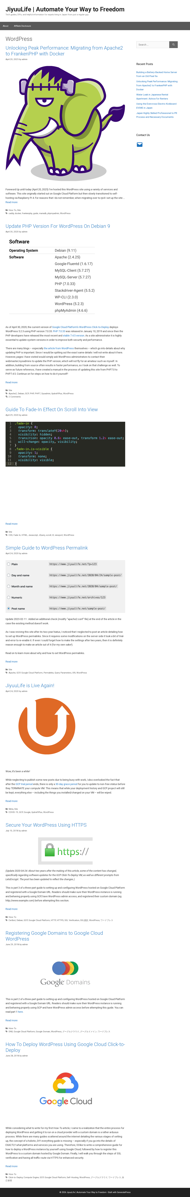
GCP (27, 393)
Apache (12, 672)
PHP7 (37, 393)
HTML (24, 535)
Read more (12, 202)
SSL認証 (84, 920)
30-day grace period (66, 784)
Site (19, 210)
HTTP (53, 920)
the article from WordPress (59, 348)
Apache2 (13, 393)
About (5, 26)
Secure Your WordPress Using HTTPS (46, 825)
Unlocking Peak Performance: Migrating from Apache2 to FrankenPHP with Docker (64, 51)
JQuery (42, 535)
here (20, 1011)
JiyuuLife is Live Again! (30, 685)
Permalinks (49, 672)
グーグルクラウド (70, 1031)
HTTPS (60, 920)
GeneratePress (124, 1192)
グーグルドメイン (88, 1031)
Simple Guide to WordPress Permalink (47, 548)
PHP (32, 393)
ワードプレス (107, 920)
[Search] (173, 44)
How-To (12, 210)
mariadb (42, 213)
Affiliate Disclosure (22, 26)
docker (18, 213)
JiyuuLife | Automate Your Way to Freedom (65, 9)
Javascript (33, 535)
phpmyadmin (53, 213)
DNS (11, 1031)
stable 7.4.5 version (73, 335)
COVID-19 (13, 812)
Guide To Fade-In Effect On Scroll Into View (52, 409)
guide (35, 213)
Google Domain (43, 1031)
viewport (59, 535)
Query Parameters (63, 672)
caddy (11, 213)
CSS (11, 535)
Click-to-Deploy (16, 1177)
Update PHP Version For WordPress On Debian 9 (58, 226)
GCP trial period (24, 784)
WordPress (65, 213)
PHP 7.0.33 (59, 331)
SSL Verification (72, 920)
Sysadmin (45, 393)
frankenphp (27, 213)
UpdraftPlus (56, 393)
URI (74, 672)
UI (53, 535)
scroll (48, 535)
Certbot (12, 920)
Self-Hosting (72, 1177)
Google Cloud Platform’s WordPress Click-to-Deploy (80, 327)
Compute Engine (31, 1177)
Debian (21, 393)
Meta (11, 809)
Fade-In (17, 535)
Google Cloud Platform (32, 672)
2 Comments (15, 396)
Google (27, 812)
